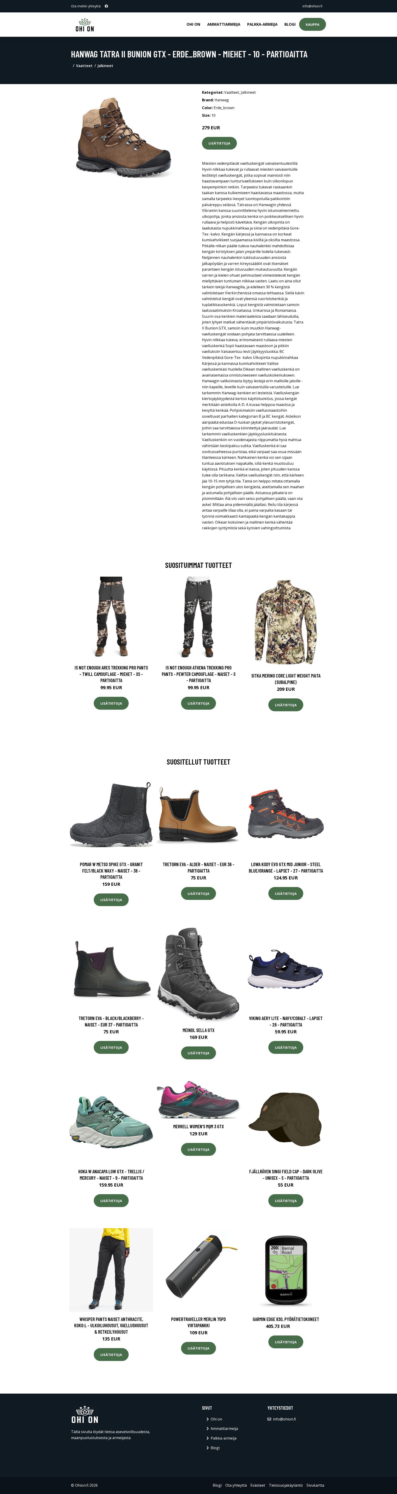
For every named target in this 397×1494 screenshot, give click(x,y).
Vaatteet (84, 65)
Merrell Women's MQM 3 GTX (198, 1126)
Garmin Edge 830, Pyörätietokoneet (286, 1319)
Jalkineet (105, 65)
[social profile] (106, 6)
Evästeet (257, 1485)
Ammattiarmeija (223, 24)
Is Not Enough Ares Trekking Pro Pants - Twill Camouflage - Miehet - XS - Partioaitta (111, 674)
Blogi (290, 24)
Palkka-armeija (262, 24)
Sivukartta (315, 1485)
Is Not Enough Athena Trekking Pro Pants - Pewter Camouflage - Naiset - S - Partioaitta (198, 674)
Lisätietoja (219, 143)
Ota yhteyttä (236, 1485)
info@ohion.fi (312, 6)
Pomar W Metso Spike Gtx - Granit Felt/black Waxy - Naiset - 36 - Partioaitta (111, 870)
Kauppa (312, 24)
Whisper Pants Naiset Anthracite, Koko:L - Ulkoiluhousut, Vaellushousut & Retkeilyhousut (111, 1325)
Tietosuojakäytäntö (286, 1485)
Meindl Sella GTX (199, 1030)
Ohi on (193, 24)
